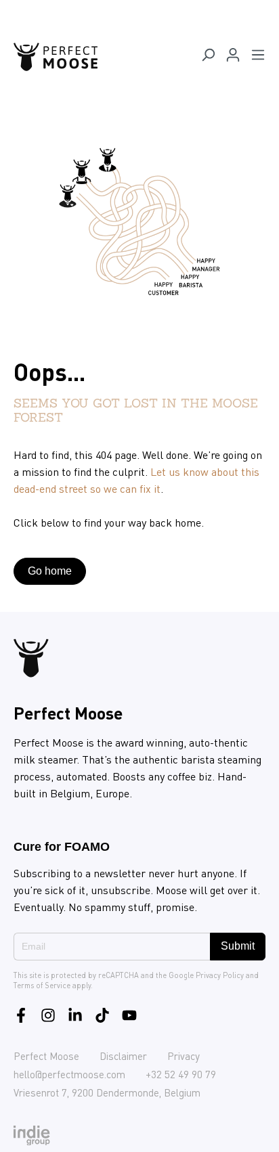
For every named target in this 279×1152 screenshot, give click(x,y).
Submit (238, 946)
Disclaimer (123, 1056)
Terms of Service (42, 985)
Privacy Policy (220, 975)
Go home (50, 571)
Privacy (183, 1056)
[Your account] (233, 56)
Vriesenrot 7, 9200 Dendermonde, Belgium (107, 1092)
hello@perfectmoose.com (69, 1074)
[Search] (207, 56)
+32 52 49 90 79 (181, 1074)
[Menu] (258, 56)
